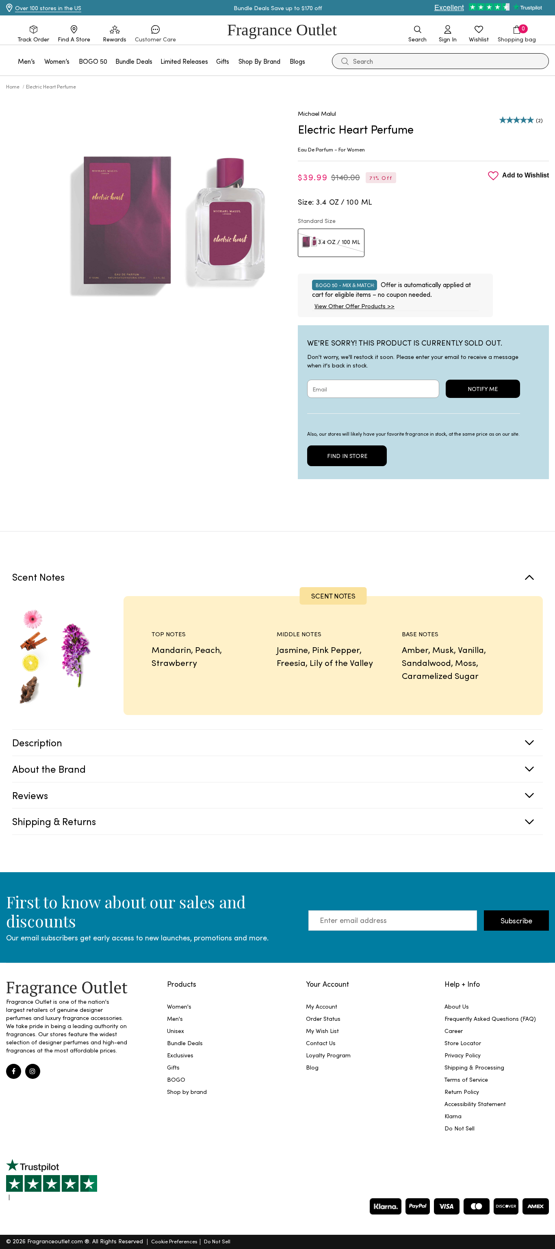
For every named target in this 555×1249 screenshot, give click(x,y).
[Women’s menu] (74, 61)
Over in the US (48, 8)
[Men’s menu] (39, 61)
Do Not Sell (217, 1241)
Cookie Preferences (174, 1241)
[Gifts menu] (234, 61)
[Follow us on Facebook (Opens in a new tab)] (13, 1071)
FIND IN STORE (347, 456)
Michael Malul (317, 113)
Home (13, 86)
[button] (155, 34)
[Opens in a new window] (51, 1179)
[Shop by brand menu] (285, 61)
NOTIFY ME (483, 389)
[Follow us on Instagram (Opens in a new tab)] (32, 1071)
